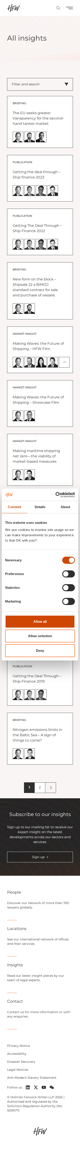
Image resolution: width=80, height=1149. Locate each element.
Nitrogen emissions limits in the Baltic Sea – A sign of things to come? (37, 735)
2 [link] (40, 787)
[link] (50, 787)
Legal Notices (17, 1070)
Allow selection (40, 636)
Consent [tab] (14, 507)
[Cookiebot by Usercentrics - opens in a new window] (56, 495)
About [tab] (65, 507)
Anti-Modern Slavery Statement (31, 1078)
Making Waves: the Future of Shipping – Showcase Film (38, 400)
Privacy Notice (18, 1046)
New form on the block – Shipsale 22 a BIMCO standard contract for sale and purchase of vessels (35, 287)
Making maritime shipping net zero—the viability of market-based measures (36, 456)
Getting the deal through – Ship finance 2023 (36, 174)
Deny (40, 650)
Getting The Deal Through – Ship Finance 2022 (37, 228)
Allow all (40, 621)
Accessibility (16, 1054)
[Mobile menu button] (69, 8)
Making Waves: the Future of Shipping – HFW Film (38, 346)
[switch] (68, 573)
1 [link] (29, 787)
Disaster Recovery (21, 1062)
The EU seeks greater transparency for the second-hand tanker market (38, 118)
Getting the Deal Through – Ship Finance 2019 (37, 678)
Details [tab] (40, 507)
